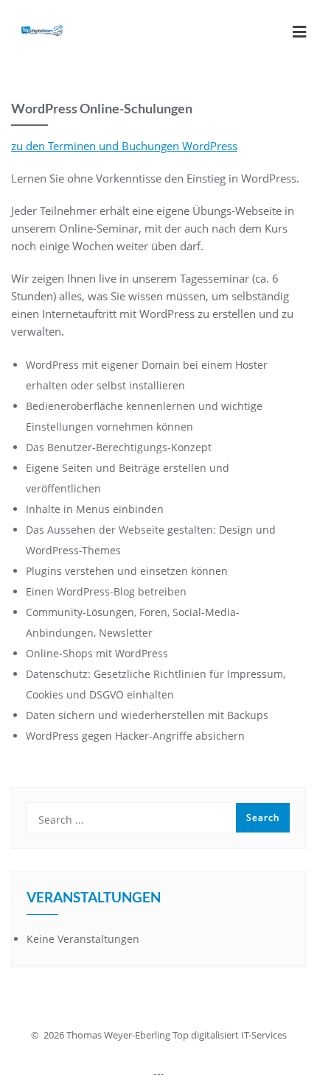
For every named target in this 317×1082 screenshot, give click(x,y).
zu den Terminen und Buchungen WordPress (124, 145)
